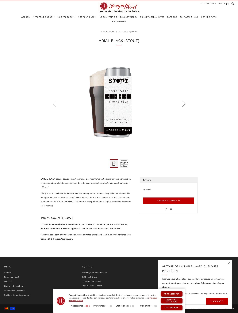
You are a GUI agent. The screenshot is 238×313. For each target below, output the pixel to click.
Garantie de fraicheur (13, 286)
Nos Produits (65, 17)
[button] (114, 163)
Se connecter (208, 4)
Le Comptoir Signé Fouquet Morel (118, 17)
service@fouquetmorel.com (94, 272)
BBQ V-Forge (119, 21)
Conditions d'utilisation (14, 290)
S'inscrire (215, 301)
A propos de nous (42, 17)
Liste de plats (209, 17)
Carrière (172, 17)
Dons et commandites (152, 17)
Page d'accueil (108, 32)
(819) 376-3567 (89, 277)
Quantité (147, 189)
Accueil (25, 17)
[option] (119, 103)
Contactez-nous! (11, 277)
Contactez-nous (189, 17)
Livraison (8, 281)
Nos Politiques (86, 17)
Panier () (223, 4)
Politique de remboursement (17, 295)
